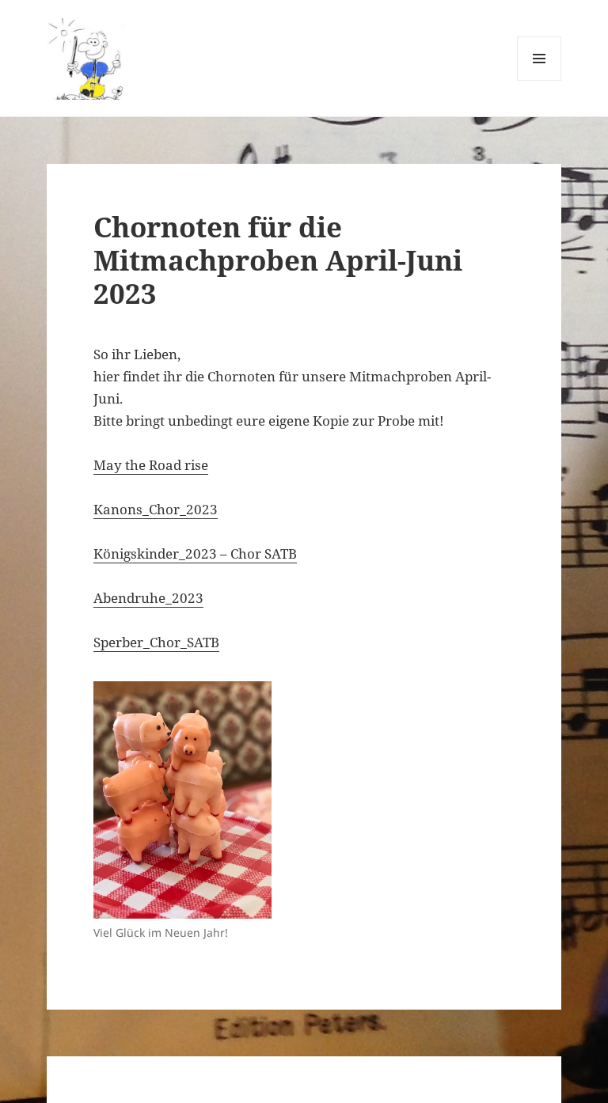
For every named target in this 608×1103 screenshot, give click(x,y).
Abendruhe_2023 (148, 598)
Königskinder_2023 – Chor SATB (195, 553)
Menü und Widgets (539, 80)
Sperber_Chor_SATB (156, 642)
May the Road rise (150, 465)
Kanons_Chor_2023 (155, 509)
